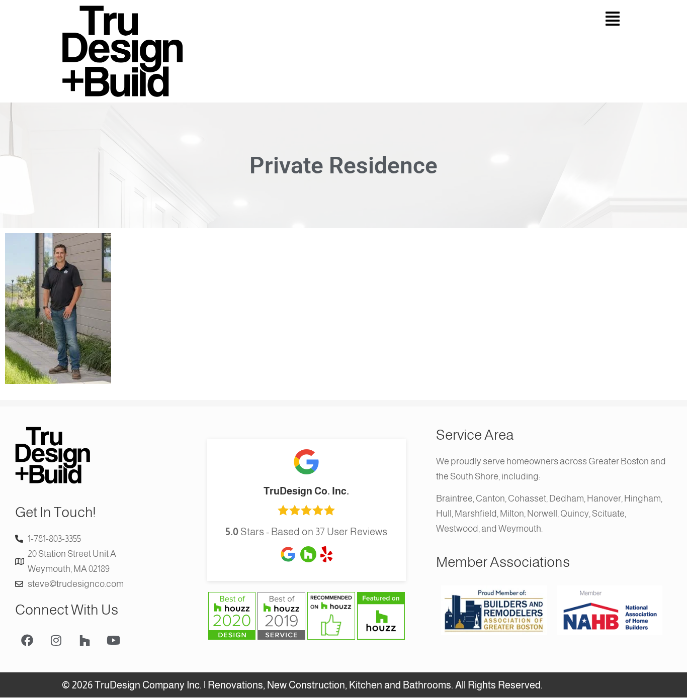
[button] (487, 19)
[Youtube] (113, 640)
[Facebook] (27, 640)
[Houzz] (84, 640)
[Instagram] (56, 640)
